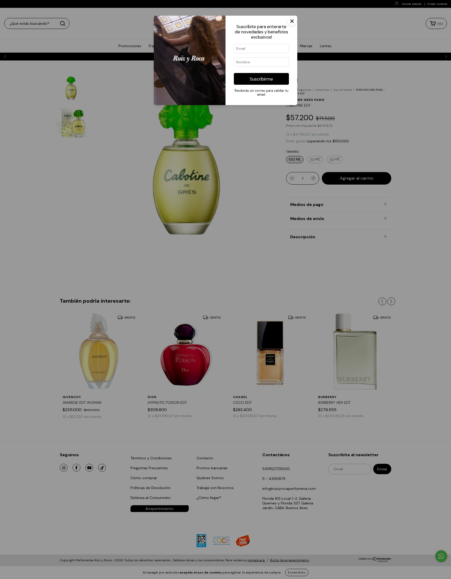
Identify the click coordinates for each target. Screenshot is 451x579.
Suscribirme (261, 79)
